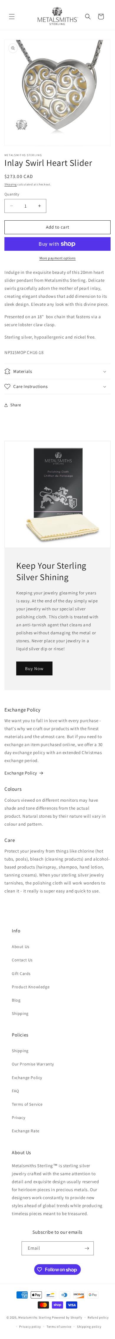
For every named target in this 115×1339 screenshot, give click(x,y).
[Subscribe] (86, 1248)
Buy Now (34, 668)
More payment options (58, 258)
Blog (16, 1000)
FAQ (15, 1091)
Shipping (10, 184)
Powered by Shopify (67, 1317)
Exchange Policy (20, 773)
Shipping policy (89, 1327)
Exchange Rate (26, 1130)
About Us (20, 946)
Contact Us (22, 960)
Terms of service (59, 1327)
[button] (11, 16)
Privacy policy (30, 1327)
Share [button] (15, 404)
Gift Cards (21, 973)
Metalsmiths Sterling (34, 1317)
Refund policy (98, 1317)
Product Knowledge (31, 986)
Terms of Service (27, 1104)
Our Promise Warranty (33, 1064)
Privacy (18, 1117)
